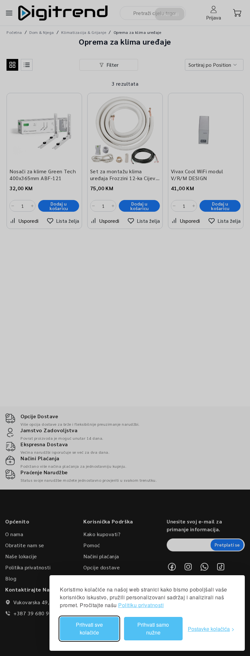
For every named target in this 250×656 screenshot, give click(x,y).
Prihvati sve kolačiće (89, 628)
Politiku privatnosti (141, 605)
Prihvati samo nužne (153, 628)
